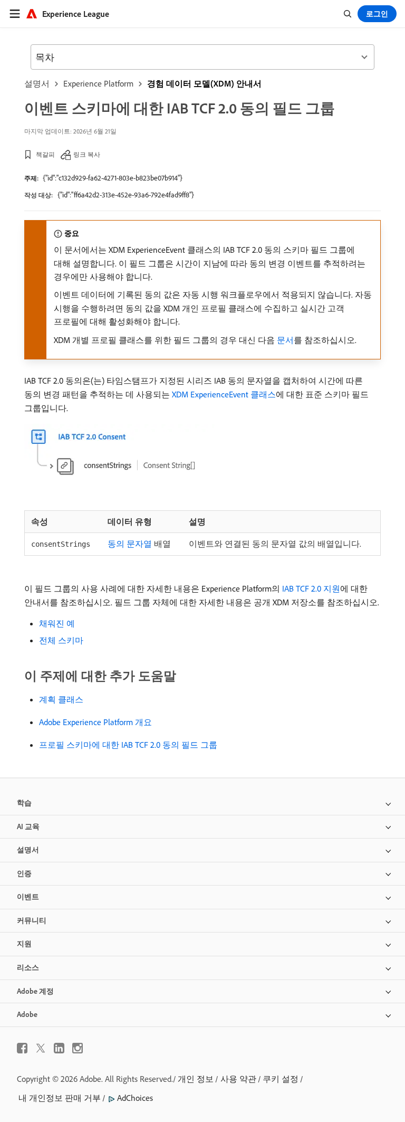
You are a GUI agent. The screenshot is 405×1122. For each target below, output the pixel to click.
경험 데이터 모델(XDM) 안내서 (204, 83)
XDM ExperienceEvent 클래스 (224, 394)
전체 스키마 (61, 640)
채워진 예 (57, 623)
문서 (285, 340)
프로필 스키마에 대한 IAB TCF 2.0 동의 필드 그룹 (128, 744)
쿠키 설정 (280, 1078)
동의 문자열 (130, 543)
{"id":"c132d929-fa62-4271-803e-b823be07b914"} (112, 178)
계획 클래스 (61, 699)
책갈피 (45, 154)
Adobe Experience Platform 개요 (95, 722)
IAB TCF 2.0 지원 (311, 588)
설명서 (37, 83)
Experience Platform (98, 83)
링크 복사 (86, 154)
